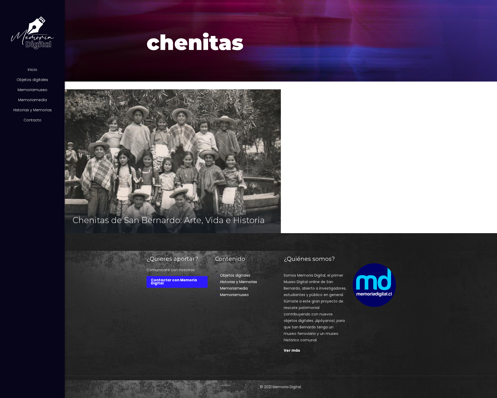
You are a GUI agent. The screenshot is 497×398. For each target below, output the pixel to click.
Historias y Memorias (238, 281)
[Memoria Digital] (32, 32)
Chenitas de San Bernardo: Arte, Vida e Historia (168, 220)
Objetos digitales (235, 275)
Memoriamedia (234, 288)
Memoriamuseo (234, 294)
